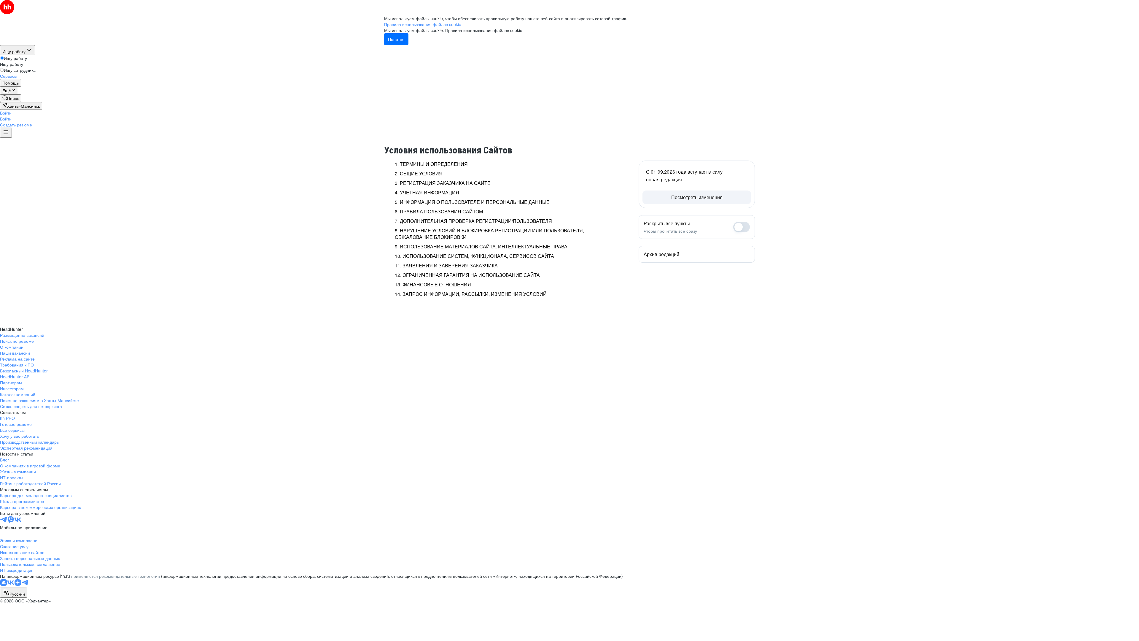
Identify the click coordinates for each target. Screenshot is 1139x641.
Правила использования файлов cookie (483, 30)
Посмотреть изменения (697, 197)
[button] (6, 113)
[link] (10, 98)
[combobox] (13, 593)
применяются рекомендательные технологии (115, 576)
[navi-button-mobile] (6, 133)
